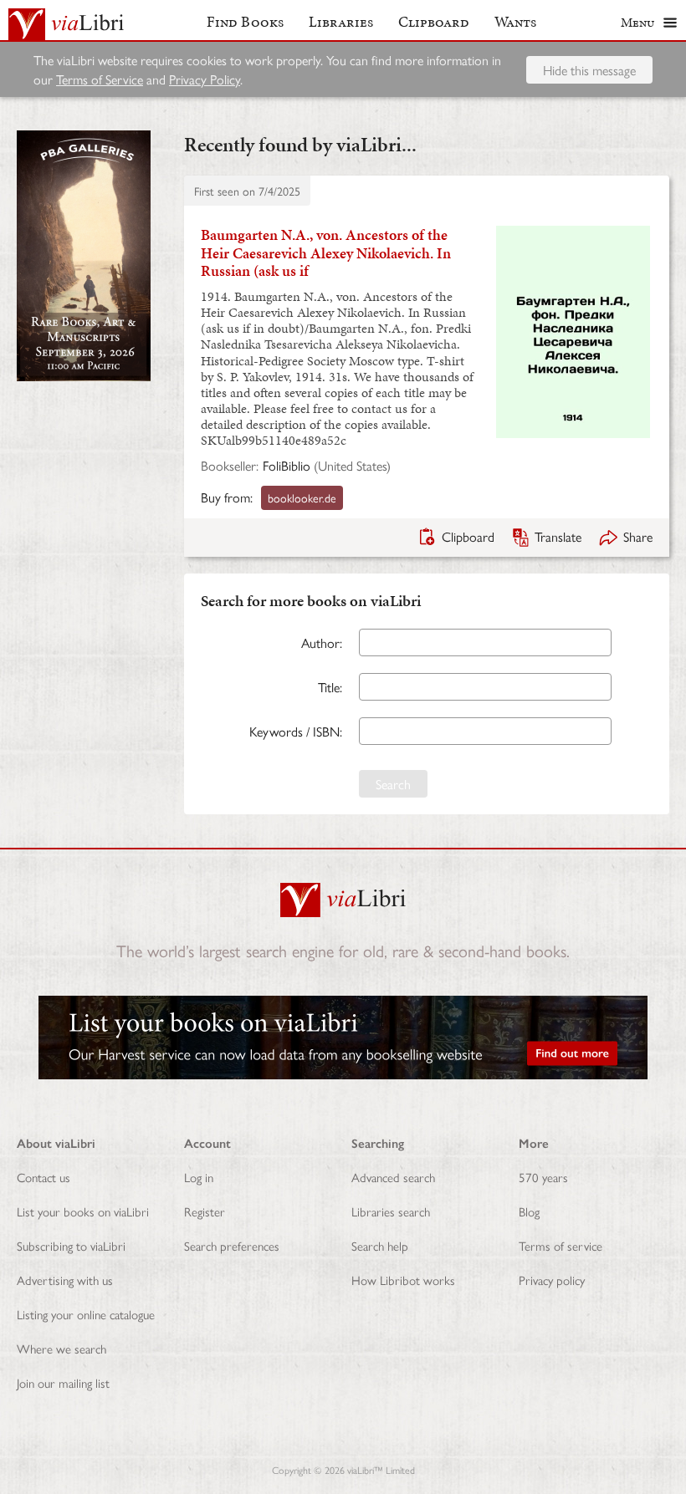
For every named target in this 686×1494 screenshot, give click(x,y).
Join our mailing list (63, 1382)
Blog (529, 1211)
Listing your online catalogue (86, 1314)
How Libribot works (403, 1279)
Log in (198, 1177)
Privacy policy (552, 1279)
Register (204, 1211)
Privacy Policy (204, 79)
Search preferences (231, 1245)
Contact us (43, 1177)
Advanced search (393, 1177)
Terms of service (560, 1245)
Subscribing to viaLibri (71, 1245)
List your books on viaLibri (83, 1211)
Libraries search (390, 1211)
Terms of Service (99, 79)
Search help (379, 1245)
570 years (543, 1177)
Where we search (61, 1348)
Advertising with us (65, 1279)
